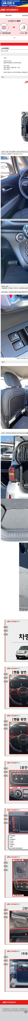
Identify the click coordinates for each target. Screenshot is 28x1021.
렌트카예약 (9, 15)
